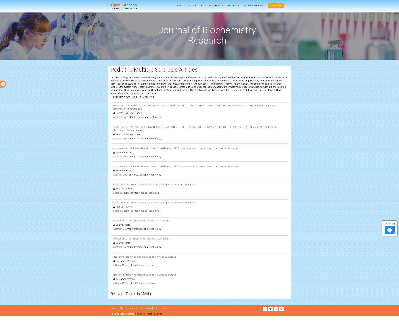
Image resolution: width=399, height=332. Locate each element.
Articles (232, 5)
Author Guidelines (211, 5)
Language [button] (276, 5)
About (123, 308)
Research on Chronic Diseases (138, 265)
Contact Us (168, 308)
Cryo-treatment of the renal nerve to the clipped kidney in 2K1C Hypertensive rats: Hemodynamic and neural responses (175, 148)
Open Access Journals (122, 313)
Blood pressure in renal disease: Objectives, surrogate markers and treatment (154, 184)
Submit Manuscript (254, 5)
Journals (133, 308)
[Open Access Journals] (128, 6)
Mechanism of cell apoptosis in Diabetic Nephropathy (141, 220)
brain (258, 77)
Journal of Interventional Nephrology (142, 117)
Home (180, 5)
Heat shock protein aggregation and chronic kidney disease (144, 256)
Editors (192, 5)
